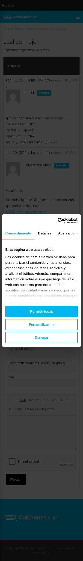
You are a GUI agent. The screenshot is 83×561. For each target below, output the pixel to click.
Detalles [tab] (44, 233)
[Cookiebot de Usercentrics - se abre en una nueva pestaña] (58, 221)
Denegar (41, 337)
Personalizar (39, 325)
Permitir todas (41, 311)
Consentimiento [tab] (18, 233)
